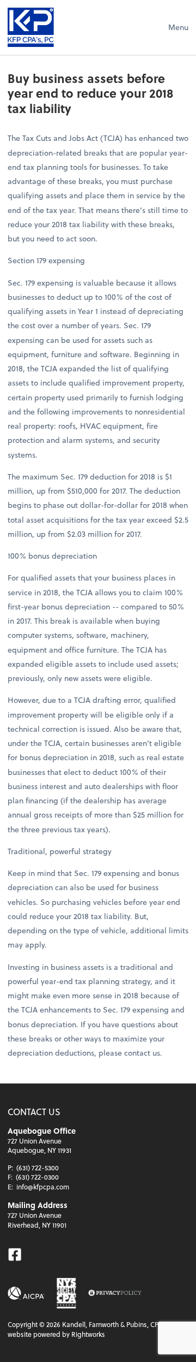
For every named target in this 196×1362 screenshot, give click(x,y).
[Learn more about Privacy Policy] (115, 1293)
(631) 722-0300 (37, 1177)
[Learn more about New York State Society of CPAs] (66, 1293)
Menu (178, 27)
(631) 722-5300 (37, 1167)
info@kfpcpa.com (42, 1187)
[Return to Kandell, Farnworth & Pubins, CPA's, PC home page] (31, 27)
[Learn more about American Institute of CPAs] (26, 1293)
